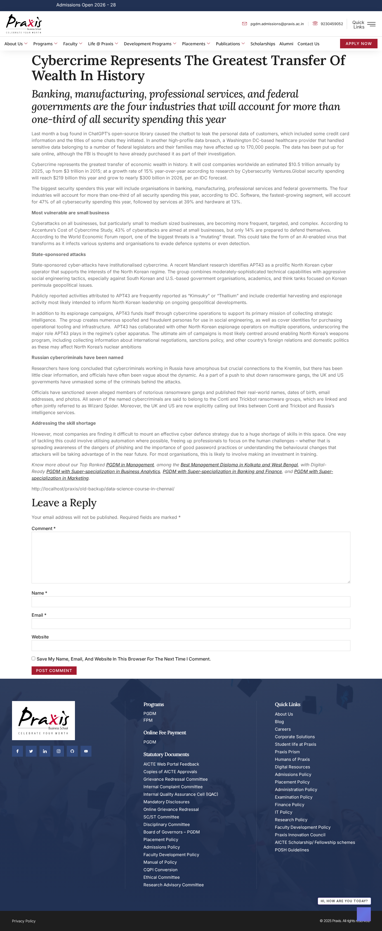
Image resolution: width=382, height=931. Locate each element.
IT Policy (283, 812)
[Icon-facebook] (17, 751)
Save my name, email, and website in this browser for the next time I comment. (124, 659)
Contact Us (308, 43)
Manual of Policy (160, 862)
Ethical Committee (161, 877)
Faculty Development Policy (171, 854)
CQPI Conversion (160, 869)
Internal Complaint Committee (173, 786)
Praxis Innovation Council (300, 834)
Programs (43, 43)
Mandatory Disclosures (166, 801)
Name (39, 593)
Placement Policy (160, 839)
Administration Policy (296, 789)
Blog (279, 721)
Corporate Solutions (295, 736)
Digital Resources (292, 767)
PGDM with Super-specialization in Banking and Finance (222, 471)
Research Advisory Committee (173, 884)
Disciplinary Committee (166, 824)
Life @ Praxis (100, 43)
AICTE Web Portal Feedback (171, 764)
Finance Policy (289, 804)
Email (39, 615)
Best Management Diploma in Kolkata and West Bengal (239, 464)
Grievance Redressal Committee (175, 779)
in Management (137, 464)
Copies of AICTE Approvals (170, 771)
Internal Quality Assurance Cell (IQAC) (180, 794)
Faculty (70, 43)
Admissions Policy (161, 847)
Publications (228, 43)
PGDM (113, 464)
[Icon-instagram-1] (58, 751)
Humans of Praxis (292, 759)
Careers (283, 729)
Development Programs (147, 43)
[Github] (72, 751)
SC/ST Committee (161, 817)
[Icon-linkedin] (44, 751)
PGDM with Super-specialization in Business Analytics (103, 471)
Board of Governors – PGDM (171, 832)
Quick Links (358, 24)
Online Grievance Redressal (171, 809)
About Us (13, 43)
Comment (44, 528)
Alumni (286, 43)
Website (40, 637)
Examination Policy (293, 797)
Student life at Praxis (295, 744)
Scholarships (263, 43)
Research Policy (291, 819)
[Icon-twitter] (31, 751)
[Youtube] (86, 751)
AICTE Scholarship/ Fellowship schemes (315, 842)
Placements (193, 43)
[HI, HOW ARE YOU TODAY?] (364, 914)
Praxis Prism (287, 751)
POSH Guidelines (292, 849)
